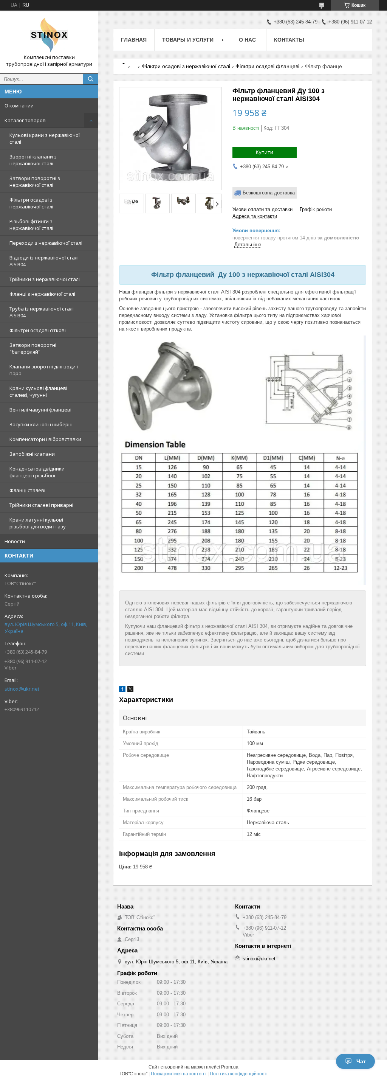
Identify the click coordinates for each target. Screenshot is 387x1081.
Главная (134, 40)
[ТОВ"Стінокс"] (49, 35)
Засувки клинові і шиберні (41, 424)
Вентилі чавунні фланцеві (40, 409)
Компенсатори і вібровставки (45, 439)
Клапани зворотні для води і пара (43, 370)
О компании (19, 105)
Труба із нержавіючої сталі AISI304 (41, 312)
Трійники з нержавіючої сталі (44, 279)
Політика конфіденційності (239, 1073)
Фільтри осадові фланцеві (267, 66)
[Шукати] (90, 79)
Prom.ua (229, 1067)
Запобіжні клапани (32, 453)
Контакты (289, 40)
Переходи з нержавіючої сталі (45, 242)
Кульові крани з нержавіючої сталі (44, 138)
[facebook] (122, 690)
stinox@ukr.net (22, 688)
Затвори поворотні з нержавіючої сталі (34, 181)
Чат (361, 1061)
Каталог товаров (25, 120)
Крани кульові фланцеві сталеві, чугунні (38, 391)
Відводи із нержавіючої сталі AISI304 (44, 261)
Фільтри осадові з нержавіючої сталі (31, 203)
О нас (247, 40)
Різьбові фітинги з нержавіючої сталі (31, 224)
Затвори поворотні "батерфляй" (32, 348)
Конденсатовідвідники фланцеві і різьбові (37, 472)
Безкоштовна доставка (269, 193)
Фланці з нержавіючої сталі (42, 293)
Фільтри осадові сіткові (37, 330)
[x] (130, 690)
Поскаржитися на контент (178, 1073)
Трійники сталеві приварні (41, 505)
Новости (15, 541)
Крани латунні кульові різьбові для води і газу (37, 523)
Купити (264, 152)
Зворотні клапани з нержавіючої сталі (33, 160)
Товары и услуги (188, 40)
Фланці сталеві (27, 490)
